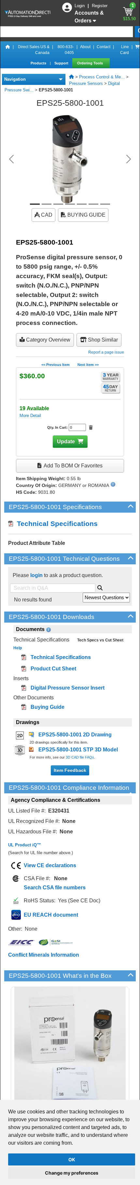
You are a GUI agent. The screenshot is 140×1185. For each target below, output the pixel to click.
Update (66, 441)
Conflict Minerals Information (43, 955)
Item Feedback (70, 770)
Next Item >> (88, 365)
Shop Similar (102, 340)
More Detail (30, 415)
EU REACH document (51, 915)
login (36, 575)
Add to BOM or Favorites (73, 465)
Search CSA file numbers (55, 887)
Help (17, 648)
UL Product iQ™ (24, 844)
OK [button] (71, 1159)
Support (61, 63)
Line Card (124, 50)
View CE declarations (50, 865)
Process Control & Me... (102, 76)
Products (39, 63)
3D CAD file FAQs (80, 757)
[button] (11, 159)
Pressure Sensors (86, 83)
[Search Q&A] (100, 587)
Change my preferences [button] (71, 1173)
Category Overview (47, 340)
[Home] (8, 50)
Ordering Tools (90, 63)
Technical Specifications (55, 523)
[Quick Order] (137, 50)
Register (99, 5)
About (85, 47)
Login (80, 5)
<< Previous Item (55, 365)
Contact (103, 47)
